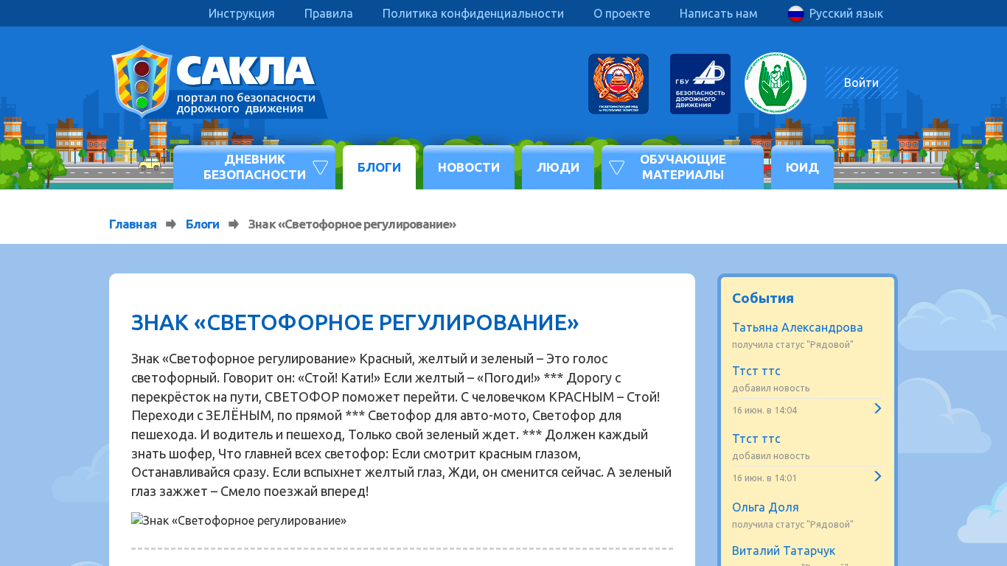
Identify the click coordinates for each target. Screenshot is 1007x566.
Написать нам (719, 13)
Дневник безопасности (254, 166)
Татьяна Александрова (797, 327)
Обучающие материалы (683, 166)
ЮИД (802, 167)
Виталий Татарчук (783, 550)
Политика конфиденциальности (473, 13)
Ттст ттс (756, 370)
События (763, 298)
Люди (558, 167)
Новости (469, 167)
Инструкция (242, 13)
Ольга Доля (765, 507)
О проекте (621, 13)
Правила (328, 13)
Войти (861, 82)
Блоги (379, 167)
